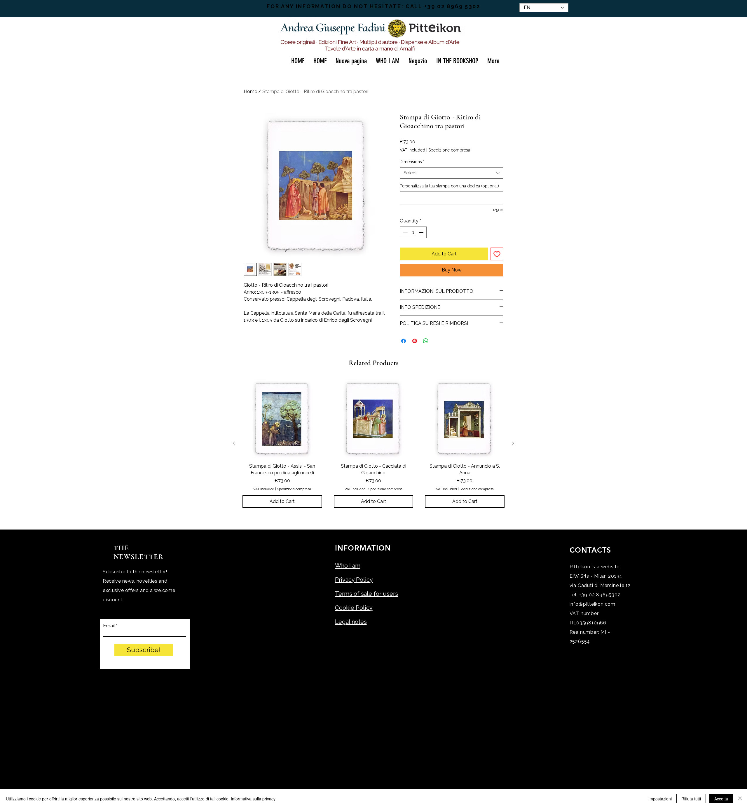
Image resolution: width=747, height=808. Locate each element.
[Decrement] (405, 232)
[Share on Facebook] (403, 340)
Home (250, 91)
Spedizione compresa (449, 150)
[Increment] (422, 232)
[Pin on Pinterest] (414, 340)
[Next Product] (512, 443)
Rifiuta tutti (691, 799)
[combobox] (451, 173)
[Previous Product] (234, 443)
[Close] (739, 798)
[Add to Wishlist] (497, 254)
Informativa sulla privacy (253, 799)
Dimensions (412, 161)
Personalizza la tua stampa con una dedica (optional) (449, 186)
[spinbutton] (413, 232)
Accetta (721, 799)
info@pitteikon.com (592, 604)
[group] (373, 443)
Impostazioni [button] (660, 799)
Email (109, 626)
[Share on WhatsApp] (425, 340)
